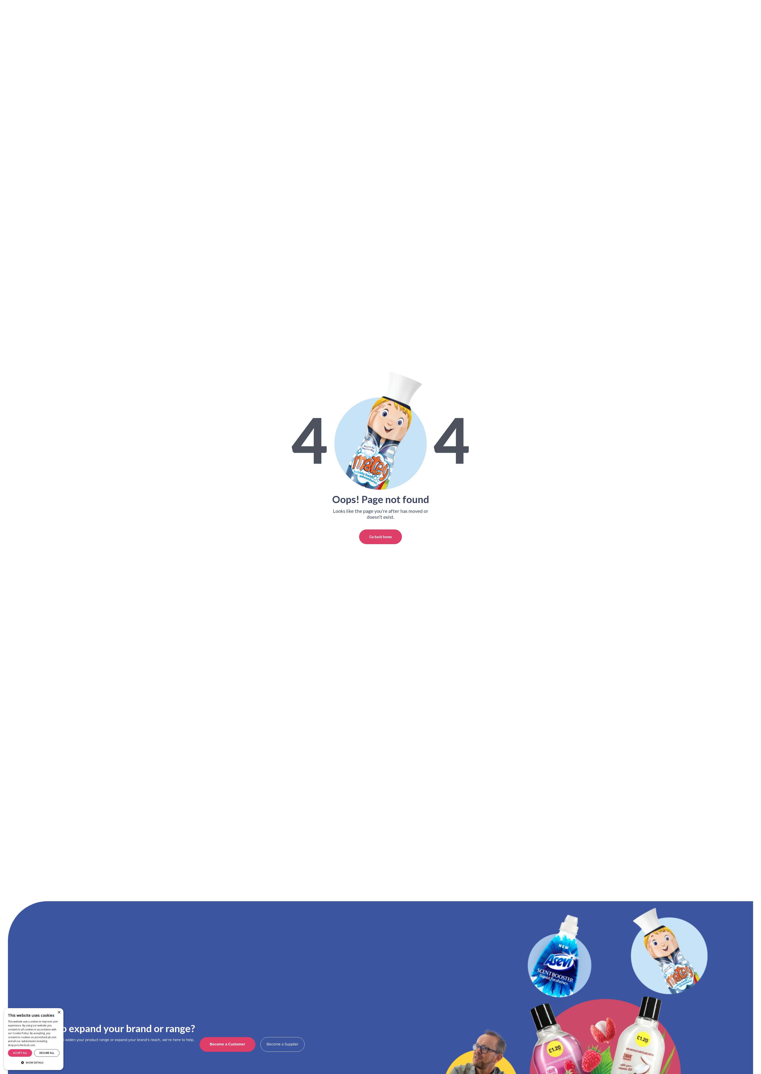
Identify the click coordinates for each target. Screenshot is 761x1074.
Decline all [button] (46, 1053)
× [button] (58, 1012)
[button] (33, 1062)
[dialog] (33, 1039)
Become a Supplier (282, 1044)
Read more (42, 1045)
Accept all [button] (20, 1053)
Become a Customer (227, 1044)
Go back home (380, 537)
